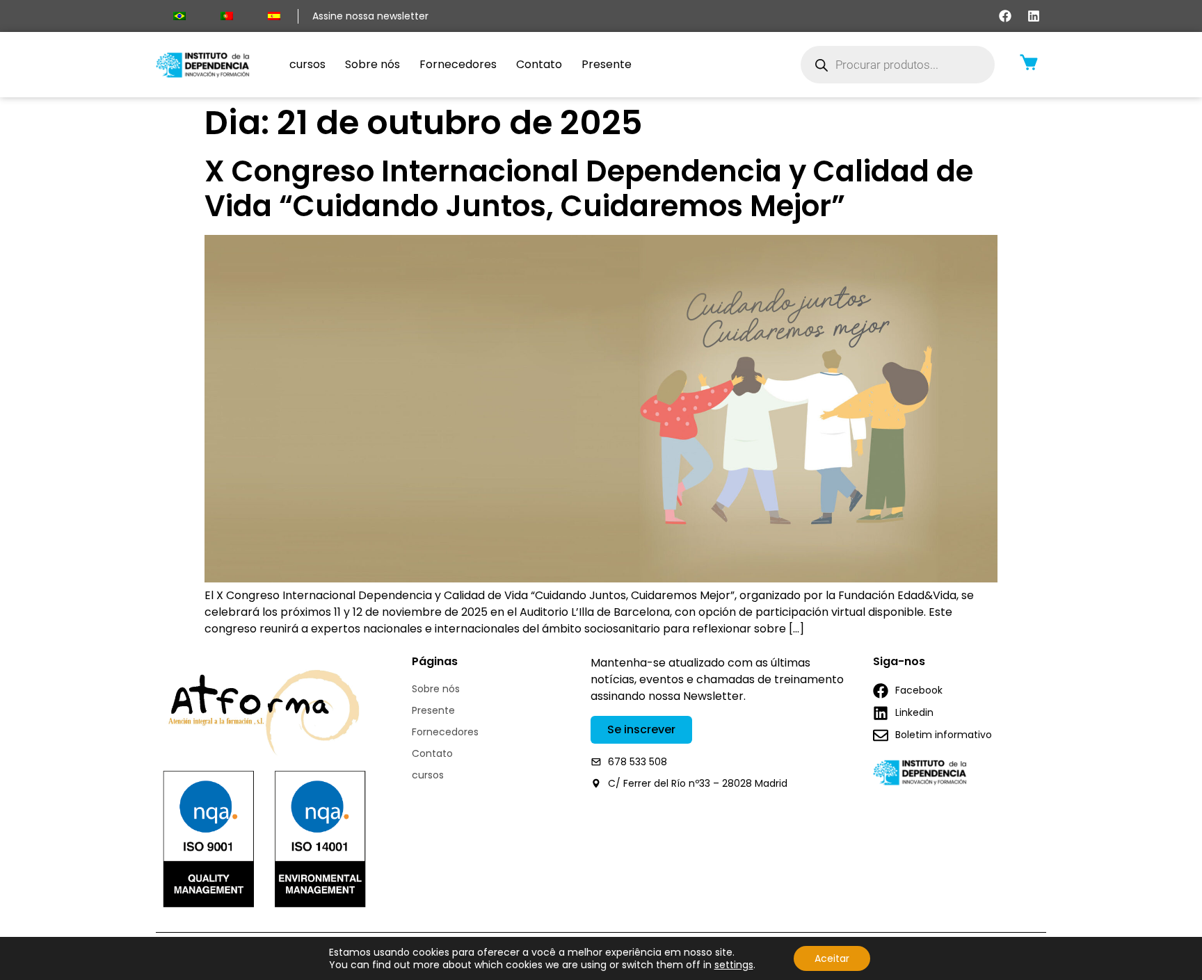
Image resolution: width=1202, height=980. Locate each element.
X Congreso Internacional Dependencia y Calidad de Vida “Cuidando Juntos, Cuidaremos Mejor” (589, 189)
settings (733, 964)
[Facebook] (1005, 15)
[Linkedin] (1033, 15)
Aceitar (832, 958)
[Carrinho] (1029, 62)
